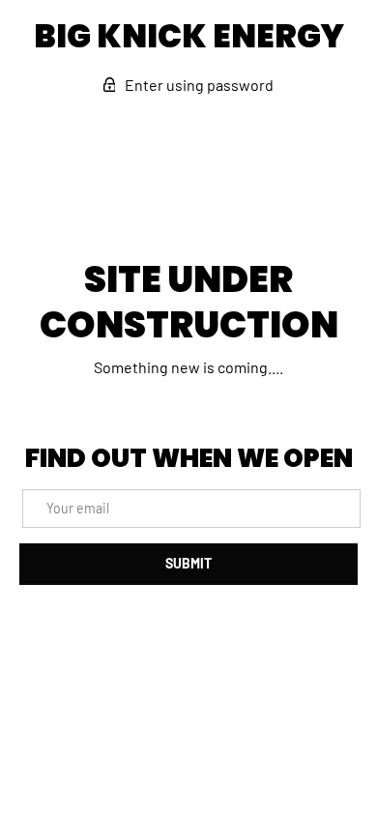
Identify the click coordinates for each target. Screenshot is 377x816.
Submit (188, 563)
